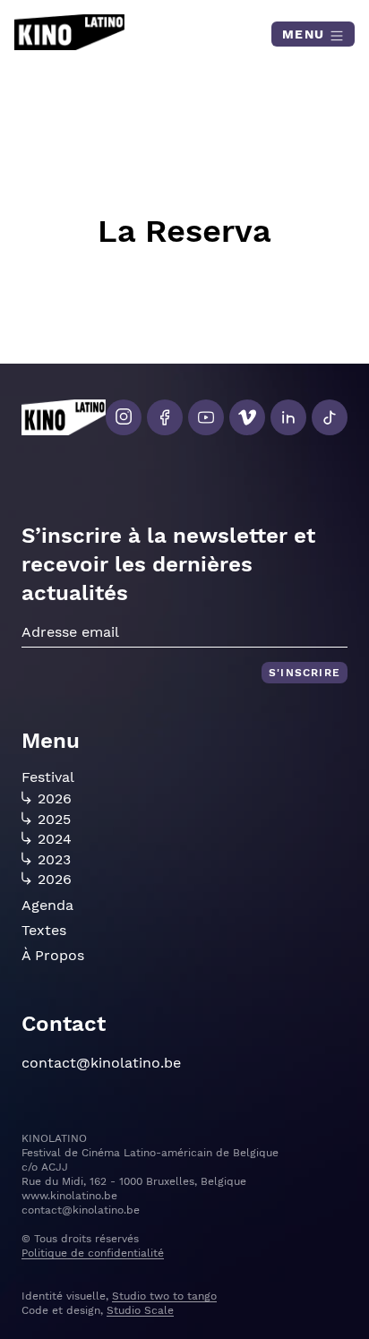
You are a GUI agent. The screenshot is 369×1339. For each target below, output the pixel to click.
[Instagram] (124, 417)
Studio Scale (140, 1310)
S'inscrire (304, 672)
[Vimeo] (247, 417)
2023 (54, 860)
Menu (306, 34)
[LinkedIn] (288, 417)
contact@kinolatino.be (101, 1062)
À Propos (52, 955)
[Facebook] (165, 417)
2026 (55, 799)
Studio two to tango (164, 1296)
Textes (43, 930)
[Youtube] (206, 417)
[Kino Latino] (69, 32)
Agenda (47, 905)
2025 (54, 819)
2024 (55, 839)
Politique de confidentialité (92, 1253)
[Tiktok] (330, 417)
